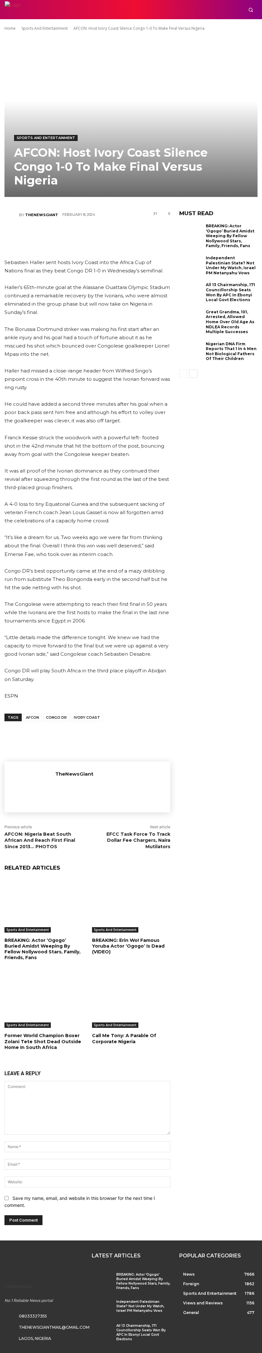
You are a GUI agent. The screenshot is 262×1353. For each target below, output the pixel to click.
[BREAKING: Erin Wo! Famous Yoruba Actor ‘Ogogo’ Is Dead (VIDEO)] (131, 905)
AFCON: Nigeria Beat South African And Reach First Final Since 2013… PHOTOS (39, 840)
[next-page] (193, 374)
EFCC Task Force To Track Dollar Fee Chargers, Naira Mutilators (138, 840)
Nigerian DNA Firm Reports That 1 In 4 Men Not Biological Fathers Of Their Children (231, 351)
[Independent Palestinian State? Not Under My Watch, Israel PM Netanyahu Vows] (191, 266)
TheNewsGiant (41, 215)
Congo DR (56, 717)
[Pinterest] (86, 234)
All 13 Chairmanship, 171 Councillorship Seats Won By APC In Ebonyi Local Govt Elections (230, 292)
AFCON (32, 717)
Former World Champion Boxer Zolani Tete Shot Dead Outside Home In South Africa (42, 1041)
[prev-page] (183, 374)
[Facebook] (48, 234)
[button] (250, 9)
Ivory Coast (87, 717)
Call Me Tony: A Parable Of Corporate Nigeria (124, 1038)
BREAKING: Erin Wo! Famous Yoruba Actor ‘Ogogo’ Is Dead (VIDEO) (128, 946)
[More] (125, 234)
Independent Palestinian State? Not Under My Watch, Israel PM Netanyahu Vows (231, 265)
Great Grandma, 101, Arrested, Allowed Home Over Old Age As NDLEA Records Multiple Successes (230, 321)
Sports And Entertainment (44, 28)
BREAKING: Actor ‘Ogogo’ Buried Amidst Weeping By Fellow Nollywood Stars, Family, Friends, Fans (42, 949)
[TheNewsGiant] (11, 214)
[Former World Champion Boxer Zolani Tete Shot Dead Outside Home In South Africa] (43, 1000)
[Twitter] (67, 234)
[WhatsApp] (106, 234)
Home (10, 28)
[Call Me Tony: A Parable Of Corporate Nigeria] (131, 1000)
